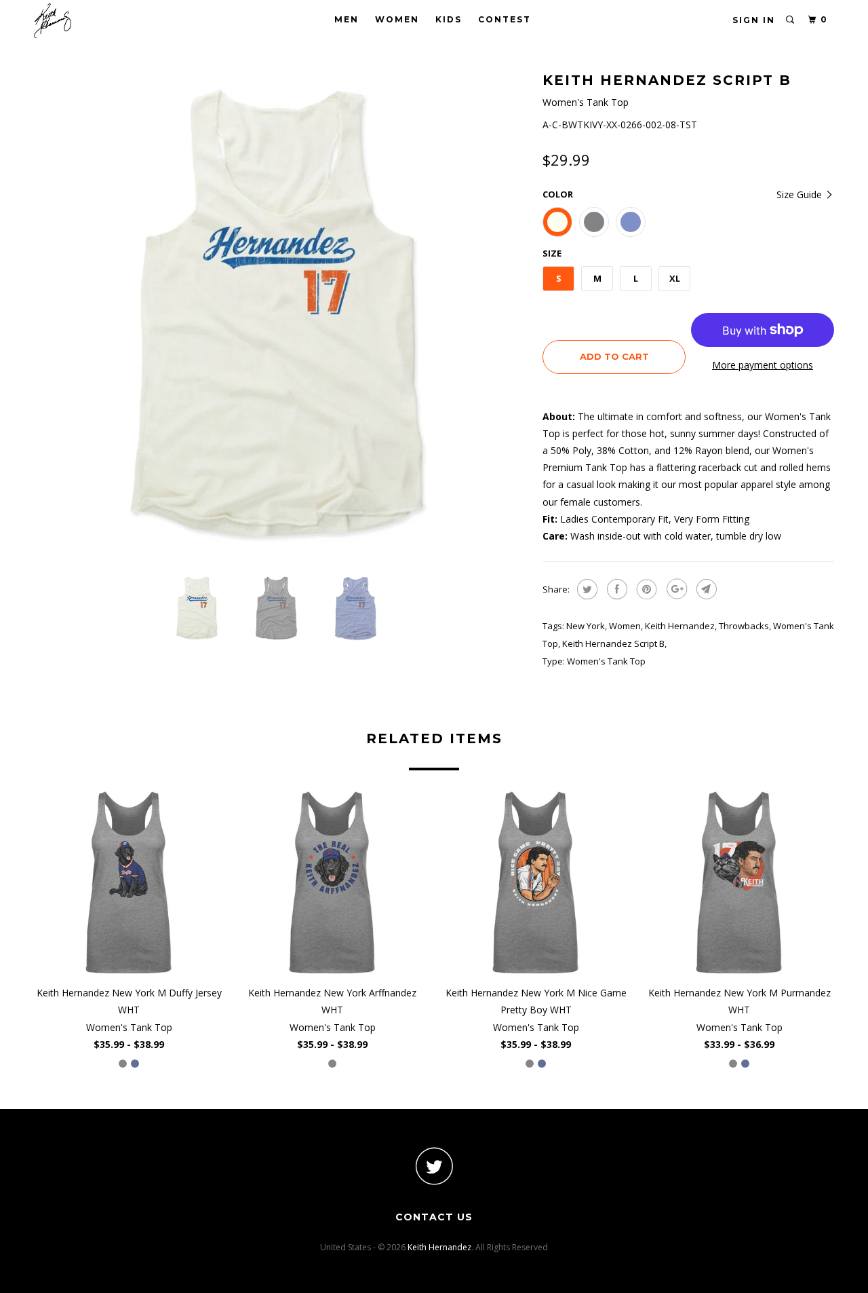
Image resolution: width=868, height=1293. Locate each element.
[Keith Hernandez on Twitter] (434, 1165)
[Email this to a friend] (705, 589)
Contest (504, 19)
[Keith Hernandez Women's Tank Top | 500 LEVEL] (281, 315)
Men (346, 19)
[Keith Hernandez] (103, 20)
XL (674, 278)
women (625, 626)
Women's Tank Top (606, 661)
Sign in (753, 20)
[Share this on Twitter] (585, 589)
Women (397, 19)
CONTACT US (434, 1217)
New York (585, 626)
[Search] (791, 20)
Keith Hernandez (680, 626)
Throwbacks (744, 626)
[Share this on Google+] (675, 589)
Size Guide (800, 194)
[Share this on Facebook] (615, 589)
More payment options (762, 364)
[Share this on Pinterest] (645, 589)
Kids (448, 19)
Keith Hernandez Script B (613, 643)
